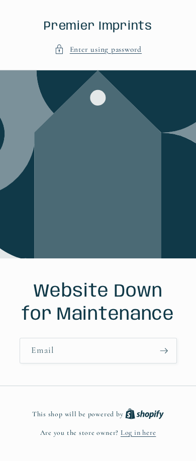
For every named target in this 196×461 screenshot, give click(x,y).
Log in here (138, 432)
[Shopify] (144, 414)
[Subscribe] (164, 351)
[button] (98, 49)
